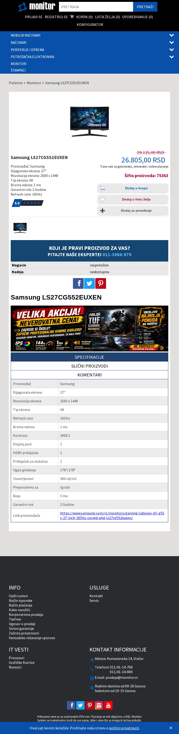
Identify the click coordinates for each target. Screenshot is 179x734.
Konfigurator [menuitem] (90, 24)
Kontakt (96, 595)
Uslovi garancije (21, 628)
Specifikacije (89, 357)
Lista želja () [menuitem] (107, 16)
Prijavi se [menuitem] (33, 16)
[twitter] (80, 705)
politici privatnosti (124, 728)
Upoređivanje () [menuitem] (137, 16)
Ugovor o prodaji (22, 623)
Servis (94, 600)
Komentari (89, 375)
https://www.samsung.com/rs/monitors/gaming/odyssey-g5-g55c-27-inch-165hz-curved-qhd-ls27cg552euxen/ (112, 515)
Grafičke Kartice (21, 662)
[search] (96, 7)
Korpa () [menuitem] (84, 16)
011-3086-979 (117, 254)
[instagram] (99, 705)
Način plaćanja (20, 605)
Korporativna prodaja (26, 614)
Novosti (15, 667)
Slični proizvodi (89, 366)
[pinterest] (90, 705)
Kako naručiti (19, 609)
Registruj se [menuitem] (56, 16)
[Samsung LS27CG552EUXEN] (89, 121)
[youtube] (108, 705)
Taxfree (15, 619)
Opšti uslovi (18, 595)
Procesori (16, 657)
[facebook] (71, 705)
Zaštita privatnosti (24, 633)
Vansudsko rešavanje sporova (32, 637)
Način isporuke (20, 600)
